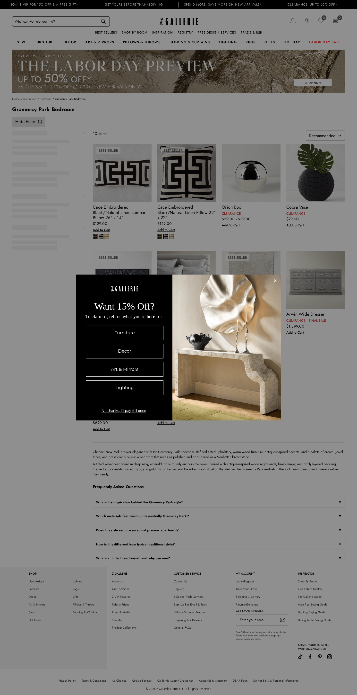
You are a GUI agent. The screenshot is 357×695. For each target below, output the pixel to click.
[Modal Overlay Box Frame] (178, 347)
